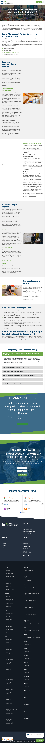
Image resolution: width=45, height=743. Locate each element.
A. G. (29, 508)
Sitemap (4, 545)
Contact (4, 543)
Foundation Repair (28, 527)
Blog (4, 547)
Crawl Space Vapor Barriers (10, 576)
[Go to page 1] (21, 512)
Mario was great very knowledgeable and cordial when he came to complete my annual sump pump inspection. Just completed (32, 502)
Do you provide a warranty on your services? (13, 371)
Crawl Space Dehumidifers (10, 589)
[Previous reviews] (3, 503)
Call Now (39, 2)
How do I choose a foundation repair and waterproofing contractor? (19, 375)
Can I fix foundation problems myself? (12, 383)
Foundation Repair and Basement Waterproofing (32, 637)
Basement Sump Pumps (9, 577)
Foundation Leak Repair (9, 579)
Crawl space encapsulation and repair (11, 52)
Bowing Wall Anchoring (9, 629)
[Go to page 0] (20, 512)
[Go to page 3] (23, 512)
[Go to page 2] (22, 512)
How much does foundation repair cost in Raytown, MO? (16, 367)
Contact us (17, 339)
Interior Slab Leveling (9, 619)
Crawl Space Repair (28, 529)
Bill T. (8, 508)
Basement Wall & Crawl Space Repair (11, 709)
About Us (5, 541)
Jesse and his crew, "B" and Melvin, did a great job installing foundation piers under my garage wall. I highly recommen (12, 502)
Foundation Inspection (9, 586)
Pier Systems (8, 570)
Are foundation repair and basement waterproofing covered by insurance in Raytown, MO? (21, 354)
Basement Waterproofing (29, 531)
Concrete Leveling (28, 533)
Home (8, 14)
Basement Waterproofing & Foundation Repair (32, 587)
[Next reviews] (42, 503)
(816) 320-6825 (27, 552)
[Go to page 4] (24, 512)
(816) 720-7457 (27, 546)
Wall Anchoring (8, 569)
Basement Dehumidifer (9, 580)
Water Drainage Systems (9, 573)
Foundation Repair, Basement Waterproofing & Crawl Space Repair (32, 644)
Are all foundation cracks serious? (11, 379)
